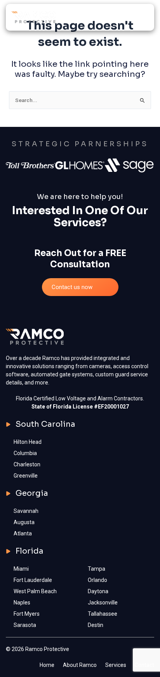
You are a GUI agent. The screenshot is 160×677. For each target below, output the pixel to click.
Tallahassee (102, 614)
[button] (142, 17)
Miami (21, 569)
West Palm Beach (35, 591)
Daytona (98, 591)
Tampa (96, 569)
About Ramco (80, 665)
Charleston (27, 464)
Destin (95, 625)
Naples (22, 602)
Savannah (26, 511)
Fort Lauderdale (33, 580)
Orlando (97, 580)
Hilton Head (28, 442)
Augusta (24, 522)
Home (47, 665)
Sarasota (25, 625)
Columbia (25, 453)
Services (115, 665)
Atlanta (23, 533)
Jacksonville (103, 602)
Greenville (26, 476)
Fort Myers (27, 614)
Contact (144, 665)
